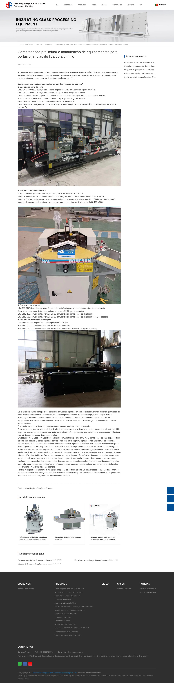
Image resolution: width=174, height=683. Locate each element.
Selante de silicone (62, 621)
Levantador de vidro (63, 617)
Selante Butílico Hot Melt (65, 624)
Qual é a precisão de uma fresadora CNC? (140, 77)
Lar (57, 5)
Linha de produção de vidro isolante (69, 589)
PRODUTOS (61, 584)
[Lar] (9, 5)
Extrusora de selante (63, 599)
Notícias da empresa (44, 44)
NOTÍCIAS (29, 44)
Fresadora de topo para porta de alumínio (68, 538)
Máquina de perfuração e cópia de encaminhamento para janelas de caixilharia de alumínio (34, 538)
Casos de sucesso (124, 589)
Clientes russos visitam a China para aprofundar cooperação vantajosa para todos (140, 73)
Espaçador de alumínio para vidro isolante (72, 628)
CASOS (121, 584)
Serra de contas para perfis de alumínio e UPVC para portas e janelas (103, 538)
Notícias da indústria (148, 592)
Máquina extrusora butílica (65, 603)
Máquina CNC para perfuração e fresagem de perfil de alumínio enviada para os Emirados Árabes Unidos (35, 564)
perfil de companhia (26, 589)
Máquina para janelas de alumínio (68, 635)
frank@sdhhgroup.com (73, 652)
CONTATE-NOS (117, 5)
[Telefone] (170, 490)
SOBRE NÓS (24, 584)
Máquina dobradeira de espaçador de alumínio (74, 606)
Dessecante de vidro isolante (66, 631)
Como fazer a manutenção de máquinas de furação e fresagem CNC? (91, 560)
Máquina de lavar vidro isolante (67, 596)
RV (141, 5)
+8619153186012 (46, 652)
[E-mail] (170, 498)
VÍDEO (94, 5)
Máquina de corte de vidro (65, 614)
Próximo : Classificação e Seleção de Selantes (35, 488)
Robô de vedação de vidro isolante (69, 592)
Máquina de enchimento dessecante (69, 610)
